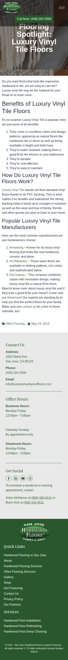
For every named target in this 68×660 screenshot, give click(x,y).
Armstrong (16, 247)
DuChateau (17, 274)
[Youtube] (23, 478)
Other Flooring (15, 323)
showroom (14, 297)
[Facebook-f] (8, 478)
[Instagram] (30, 478)
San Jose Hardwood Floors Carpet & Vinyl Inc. (38, 645)
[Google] (16, 478)
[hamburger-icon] (62, 7)
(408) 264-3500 (16, 372)
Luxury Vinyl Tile (13, 190)
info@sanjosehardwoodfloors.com (28, 384)
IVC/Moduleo (18, 261)
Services (11, 612)
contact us (29, 306)
